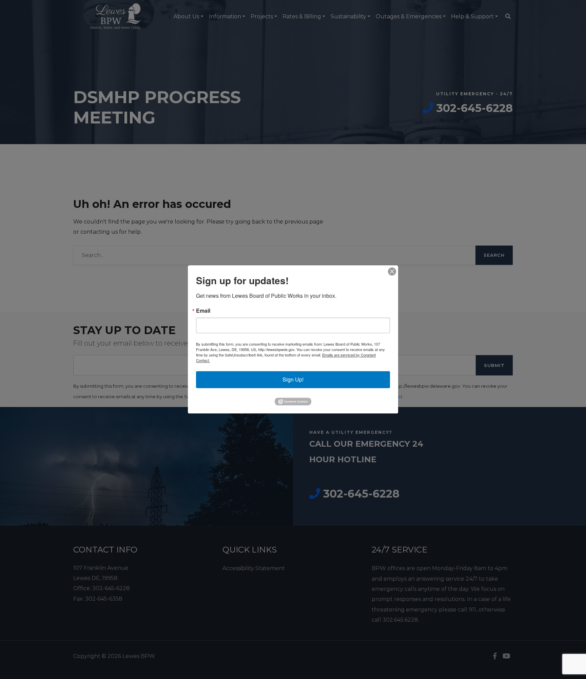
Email (203, 310)
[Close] (392, 271)
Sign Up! (293, 379)
